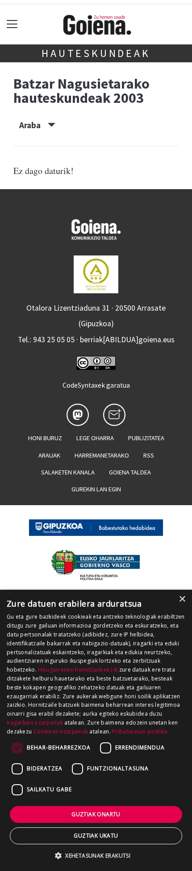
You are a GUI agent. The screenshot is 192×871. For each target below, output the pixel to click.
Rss (148, 455)
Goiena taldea (130, 472)
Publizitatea (146, 438)
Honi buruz (45, 438)
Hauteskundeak (96, 53)
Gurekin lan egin (96, 489)
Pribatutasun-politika (139, 731)
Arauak (49, 455)
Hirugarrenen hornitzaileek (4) (77, 669)
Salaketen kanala (68, 472)
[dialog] (96, 730)
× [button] (182, 599)
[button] (96, 855)
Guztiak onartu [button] (96, 814)
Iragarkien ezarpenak (35, 722)
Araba (33, 125)
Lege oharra (95, 438)
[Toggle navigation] (12, 24)
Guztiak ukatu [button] (96, 835)
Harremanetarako (102, 455)
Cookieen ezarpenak (60, 731)
